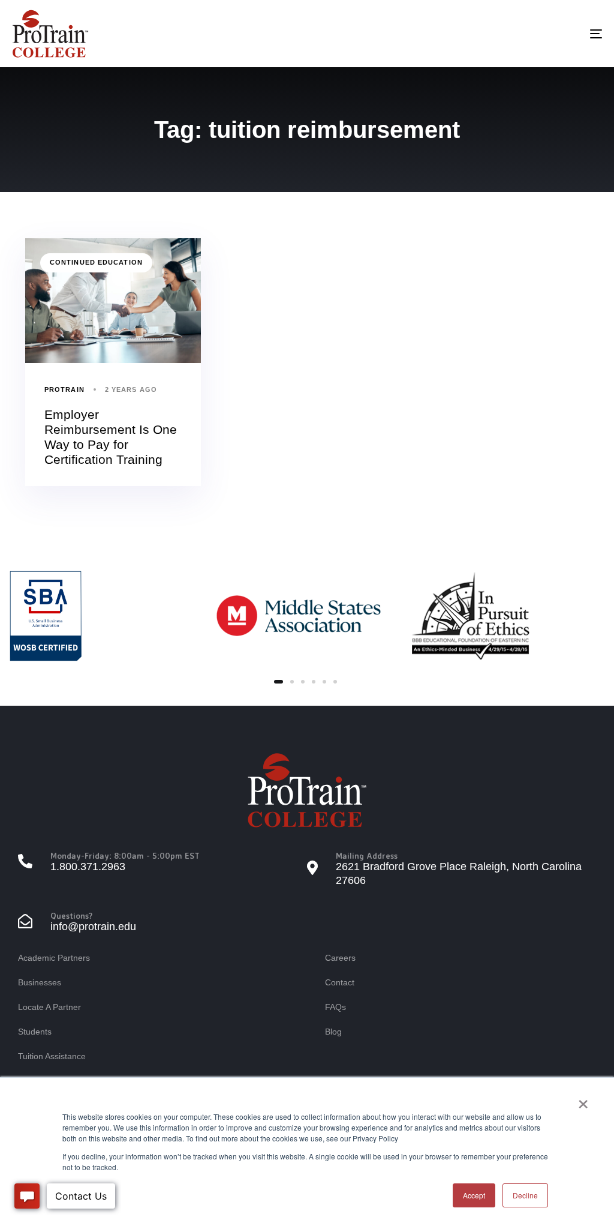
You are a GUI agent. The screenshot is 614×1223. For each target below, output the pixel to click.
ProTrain (64, 389)
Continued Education (96, 262)
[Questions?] (162, 923)
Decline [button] (525, 1195)
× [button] (583, 1100)
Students (35, 1031)
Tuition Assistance (52, 1056)
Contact (339, 982)
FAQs (335, 1007)
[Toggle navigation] (503, 33)
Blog (333, 1031)
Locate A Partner (49, 1007)
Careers (340, 958)
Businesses (39, 982)
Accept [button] (474, 1195)
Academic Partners (54, 958)
